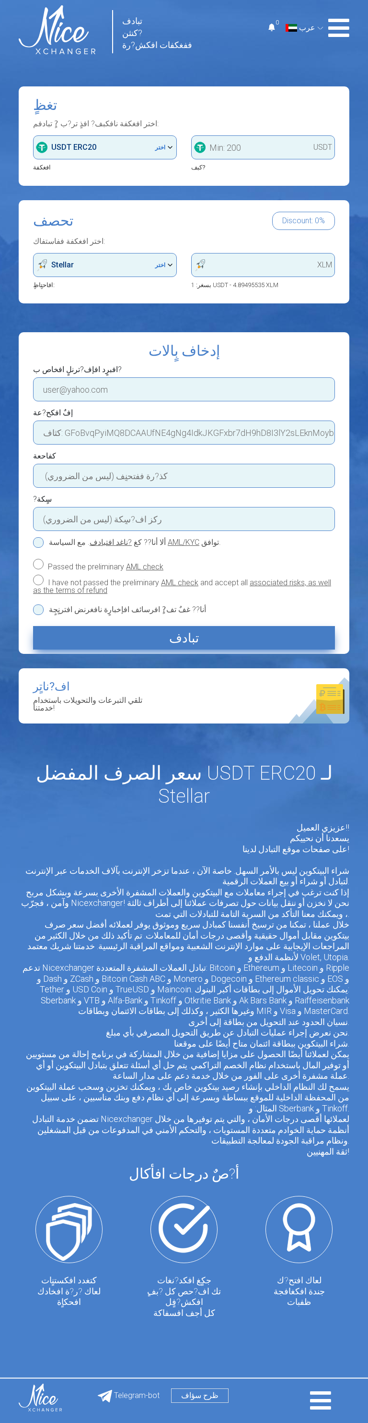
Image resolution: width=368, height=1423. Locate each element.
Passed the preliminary (104, 566)
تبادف (184, 638)
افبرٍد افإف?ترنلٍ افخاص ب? (77, 370)
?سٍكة (42, 499)
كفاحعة (44, 456)
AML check (144, 566)
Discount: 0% (303, 220)
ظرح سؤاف (199, 1395)
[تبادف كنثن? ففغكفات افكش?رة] (57, 29)
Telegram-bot (136, 1395)
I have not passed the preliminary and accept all (182, 586)
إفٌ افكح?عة (53, 413)
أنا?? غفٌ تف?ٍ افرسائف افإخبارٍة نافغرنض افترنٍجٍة (127, 610)
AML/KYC (183, 542)
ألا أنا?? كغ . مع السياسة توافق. (135, 542)
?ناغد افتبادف (111, 542)
